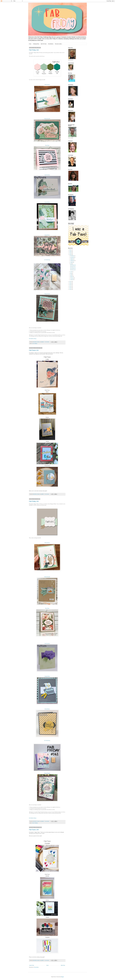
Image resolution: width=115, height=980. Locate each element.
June (71, 271)
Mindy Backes (47, 542)
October (71, 259)
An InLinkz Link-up (32, 338)
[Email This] (51, 342)
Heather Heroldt (47, 118)
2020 (70, 251)
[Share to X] (54, 342)
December (72, 255)
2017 (70, 281)
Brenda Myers (47, 234)
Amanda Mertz (47, 202)
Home (30, 43)
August (71, 262)
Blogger (62, 976)
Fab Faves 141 (34, 350)
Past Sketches (50, 43)
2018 (70, 254)
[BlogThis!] (52, 342)
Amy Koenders (47, 174)
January (71, 279)
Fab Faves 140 (34, 829)
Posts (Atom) (36, 967)
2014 (70, 286)
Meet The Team (43, 43)
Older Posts (63, 965)
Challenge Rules (36, 43)
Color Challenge (34, 343)
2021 (70, 249)
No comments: (47, 341)
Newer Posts (31, 965)
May (71, 273)
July (71, 263)
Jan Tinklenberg (47, 259)
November (72, 257)
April (71, 274)
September (72, 260)
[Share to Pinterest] (56, 342)
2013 (70, 287)
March (71, 276)
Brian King (47, 145)
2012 (70, 289)
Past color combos (58, 43)
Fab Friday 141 (34, 501)
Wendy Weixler (47, 293)
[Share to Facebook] (55, 342)
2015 (70, 284)
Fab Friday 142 (34, 50)
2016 (70, 283)
